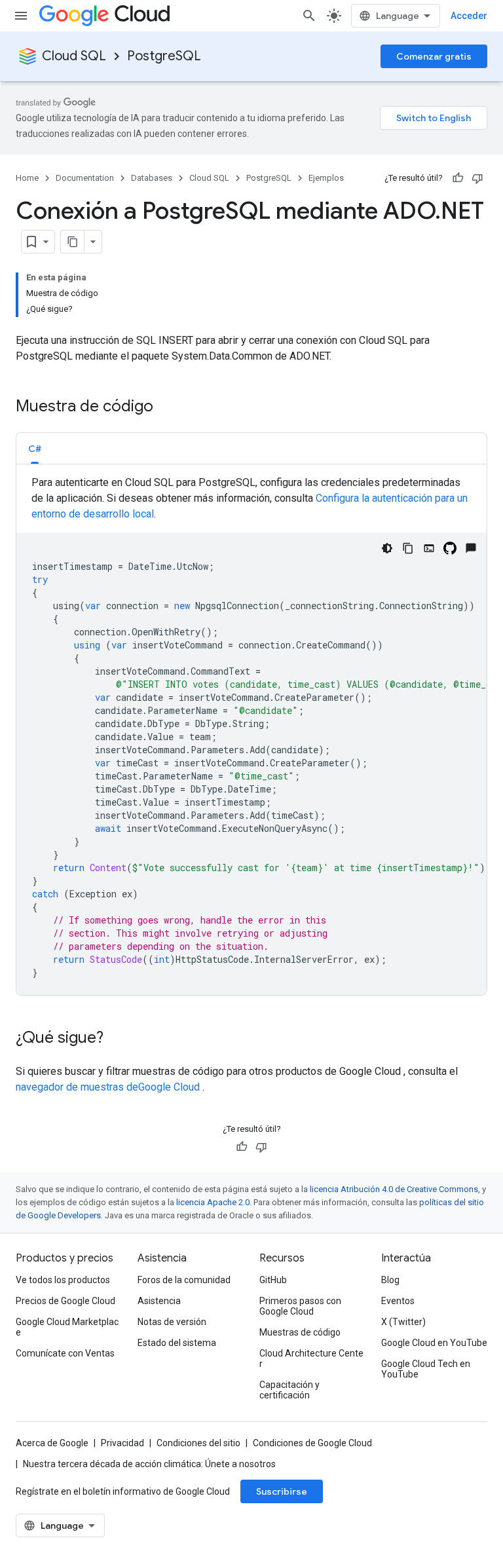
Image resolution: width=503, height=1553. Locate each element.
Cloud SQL (74, 56)
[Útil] (458, 178)
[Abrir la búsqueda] (309, 16)
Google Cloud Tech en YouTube (425, 1368)
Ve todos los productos (63, 1280)
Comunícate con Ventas (65, 1353)
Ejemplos (326, 178)
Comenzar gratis (434, 56)
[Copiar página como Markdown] (72, 242)
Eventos (398, 1301)
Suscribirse (281, 1491)
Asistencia (159, 1301)
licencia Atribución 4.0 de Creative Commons (394, 1189)
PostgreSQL (164, 56)
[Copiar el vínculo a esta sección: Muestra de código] (166, 407)
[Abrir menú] (21, 15)
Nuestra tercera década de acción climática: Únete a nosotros (149, 1464)
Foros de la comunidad (184, 1280)
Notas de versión (172, 1322)
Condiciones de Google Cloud (312, 1443)
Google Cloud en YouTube (434, 1343)
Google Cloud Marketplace (67, 1327)
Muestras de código (300, 1332)
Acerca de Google (52, 1443)
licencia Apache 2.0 (213, 1202)
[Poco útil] (477, 178)
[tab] (34, 448)
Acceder (469, 15)
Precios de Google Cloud (65, 1301)
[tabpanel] (251, 735)
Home (27, 178)
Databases (151, 178)
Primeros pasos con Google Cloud (300, 1306)
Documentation (85, 178)
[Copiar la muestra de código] (408, 548)
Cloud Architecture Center (311, 1358)
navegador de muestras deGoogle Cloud (109, 1087)
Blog (390, 1280)
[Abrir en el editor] (429, 548)
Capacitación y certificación (289, 1389)
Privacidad (122, 1443)
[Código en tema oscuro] (387, 548)
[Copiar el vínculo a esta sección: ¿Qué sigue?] (116, 1039)
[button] (34, 448)
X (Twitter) (403, 1322)
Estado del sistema (177, 1343)
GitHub (273, 1280)
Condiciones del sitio (198, 1443)
